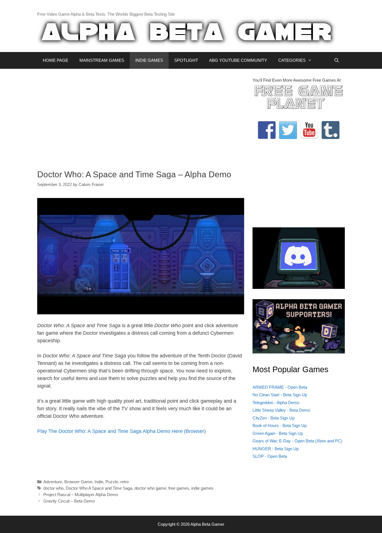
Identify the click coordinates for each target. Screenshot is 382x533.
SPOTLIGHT (186, 60)
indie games (202, 488)
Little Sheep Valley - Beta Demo (281, 410)
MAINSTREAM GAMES (101, 60)
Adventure (52, 481)
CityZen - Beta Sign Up (273, 418)
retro (124, 481)
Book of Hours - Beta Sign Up (279, 425)
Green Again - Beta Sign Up (278, 433)
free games (178, 488)
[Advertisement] (140, 116)
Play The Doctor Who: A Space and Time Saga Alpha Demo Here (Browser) (121, 431)
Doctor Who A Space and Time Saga (99, 488)
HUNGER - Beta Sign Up (276, 448)
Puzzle (111, 481)
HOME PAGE (55, 60)
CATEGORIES (292, 60)
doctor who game (150, 488)
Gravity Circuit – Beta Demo (69, 501)
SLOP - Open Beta (270, 456)
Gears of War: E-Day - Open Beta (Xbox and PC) (297, 440)
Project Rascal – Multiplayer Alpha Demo (80, 494)
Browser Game (78, 481)
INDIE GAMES (149, 60)
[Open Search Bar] (336, 60)
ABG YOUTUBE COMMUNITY (238, 60)
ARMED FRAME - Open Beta (280, 387)
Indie (99, 481)
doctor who (53, 488)
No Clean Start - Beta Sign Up (280, 394)
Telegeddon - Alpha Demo (276, 402)
